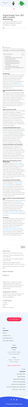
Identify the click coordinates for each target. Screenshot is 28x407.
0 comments (13, 25)
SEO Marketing (17, 23)
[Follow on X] (14, 400)
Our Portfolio (21, 3)
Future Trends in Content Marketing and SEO (14, 67)
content (20, 156)
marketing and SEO (17, 202)
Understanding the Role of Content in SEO (13, 57)
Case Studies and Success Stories (12, 66)
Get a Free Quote (14, 319)
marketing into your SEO (17, 84)
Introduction (8, 56)
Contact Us (6, 3)
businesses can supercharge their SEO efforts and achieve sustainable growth (12, 228)
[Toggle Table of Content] (22, 54)
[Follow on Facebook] (11, 400)
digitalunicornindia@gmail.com (11, 21)
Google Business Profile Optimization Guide (13, 253)
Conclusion (7, 69)
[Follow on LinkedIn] (17, 400)
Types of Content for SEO (10, 59)
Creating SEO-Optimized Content (12, 60)
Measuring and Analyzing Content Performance (12, 64)
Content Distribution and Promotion (12, 62)
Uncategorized (6, 25)
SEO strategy (19, 164)
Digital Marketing (10, 23)
